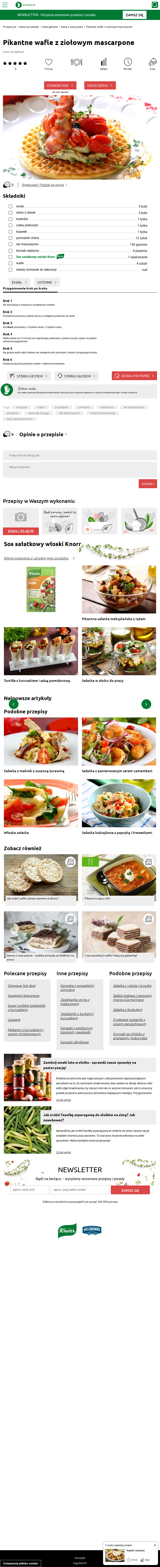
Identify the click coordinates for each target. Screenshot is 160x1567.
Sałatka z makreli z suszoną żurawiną (34, 771)
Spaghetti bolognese (23, 995)
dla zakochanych (69, 413)
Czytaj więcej (63, 1100)
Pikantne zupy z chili (97, 898)
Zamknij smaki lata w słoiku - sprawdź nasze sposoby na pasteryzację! (89, 1065)
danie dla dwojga (38, 413)
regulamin (80, 1562)
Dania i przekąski (29, 27)
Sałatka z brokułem (127, 1009)
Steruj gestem (30, 376)
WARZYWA (21, 407)
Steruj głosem (77, 376)
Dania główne (50, 27)
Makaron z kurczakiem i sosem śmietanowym (26, 1032)
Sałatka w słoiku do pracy (103, 681)
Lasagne (14, 1019)
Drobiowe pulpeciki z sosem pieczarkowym (129, 1021)
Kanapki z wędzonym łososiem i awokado (76, 1030)
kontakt (80, 1557)
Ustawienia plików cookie (20, 1563)
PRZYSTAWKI (61, 407)
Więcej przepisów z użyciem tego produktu (36, 558)
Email (17, 282)
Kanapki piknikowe (74, 1042)
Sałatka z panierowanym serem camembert (117, 771)
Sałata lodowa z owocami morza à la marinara (132, 997)
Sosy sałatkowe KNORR (20, 419)
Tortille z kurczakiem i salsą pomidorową (37, 681)
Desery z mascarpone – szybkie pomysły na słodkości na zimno (40, 957)
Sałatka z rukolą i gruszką (132, 985)
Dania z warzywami (72, 27)
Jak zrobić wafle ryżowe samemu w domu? (32, 898)
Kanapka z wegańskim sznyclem (77, 987)
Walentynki (107, 407)
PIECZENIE (12, 413)
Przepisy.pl (9, 27)
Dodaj (148, 484)
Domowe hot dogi (21, 985)
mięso (41, 407)
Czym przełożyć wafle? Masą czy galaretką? (111, 955)
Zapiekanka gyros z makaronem (74, 1002)
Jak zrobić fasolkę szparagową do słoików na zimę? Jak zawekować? (89, 1117)
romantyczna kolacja (102, 413)
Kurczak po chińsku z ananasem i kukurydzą (130, 1036)
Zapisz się (130, 1190)
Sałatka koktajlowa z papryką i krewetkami (117, 833)
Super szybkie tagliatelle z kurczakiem (26, 1007)
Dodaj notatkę (135, 375)
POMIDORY (84, 407)
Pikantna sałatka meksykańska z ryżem (114, 619)
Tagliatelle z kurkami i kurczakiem (77, 1016)
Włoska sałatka (16, 833)
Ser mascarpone (133, 407)
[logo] (25, 5)
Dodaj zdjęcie (21, 531)
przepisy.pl (17, 51)
